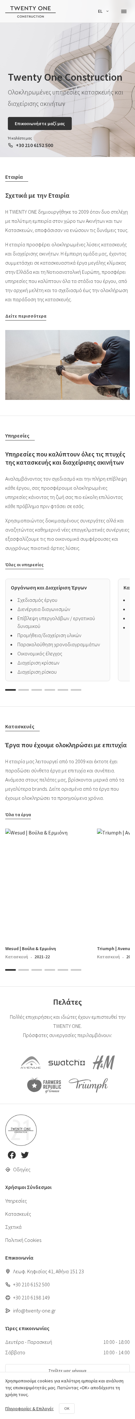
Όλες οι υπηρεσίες (24, 565)
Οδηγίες (21, 1169)
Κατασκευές (18, 1214)
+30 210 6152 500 (34, 145)
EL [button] (101, 11)
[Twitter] (24, 1155)
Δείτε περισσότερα (25, 316)
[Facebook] (11, 1155)
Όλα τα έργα (18, 814)
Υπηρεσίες (16, 1200)
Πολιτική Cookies (23, 1240)
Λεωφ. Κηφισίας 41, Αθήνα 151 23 (48, 1271)
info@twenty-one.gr (34, 1310)
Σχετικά (13, 1227)
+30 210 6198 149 (31, 1297)
